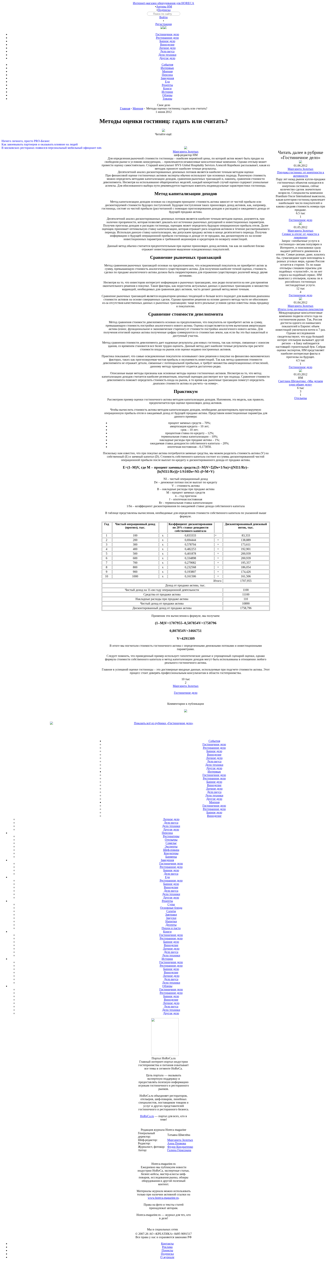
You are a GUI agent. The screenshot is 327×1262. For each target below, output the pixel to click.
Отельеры (300, 398)
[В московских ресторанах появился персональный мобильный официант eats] (163, 144)
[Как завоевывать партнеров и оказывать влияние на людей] (163, 141)
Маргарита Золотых (186, 151)
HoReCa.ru (147, 1116)
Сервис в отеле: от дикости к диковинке (300, 235)
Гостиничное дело (185, 692)
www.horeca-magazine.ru (163, 1197)
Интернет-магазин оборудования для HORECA (163, 3)
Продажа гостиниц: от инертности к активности (300, 174)
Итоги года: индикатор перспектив (300, 309)
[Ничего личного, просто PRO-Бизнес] (163, 137)
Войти (163, 17)
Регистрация (163, 24)
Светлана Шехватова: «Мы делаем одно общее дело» (300, 383)
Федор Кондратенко (180, 1146)
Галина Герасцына (179, 1150)
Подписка (164, 10)
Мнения (138, 108)
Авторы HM (164, 6)
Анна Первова (176, 1143)
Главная (125, 108)
